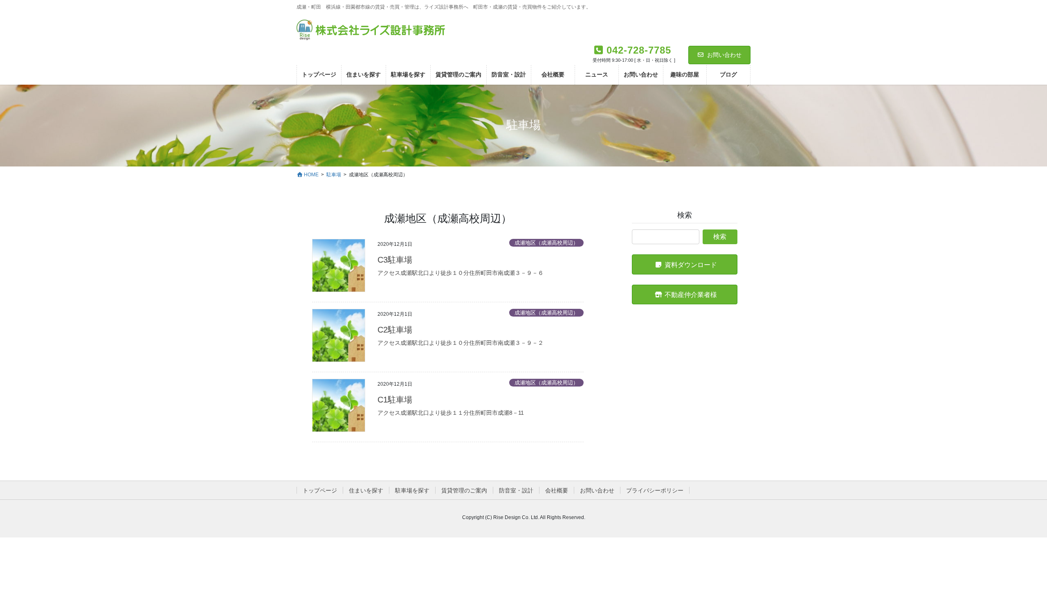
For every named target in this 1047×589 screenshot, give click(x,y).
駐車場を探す (412, 490)
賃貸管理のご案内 (464, 490)
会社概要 (556, 490)
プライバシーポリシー (654, 490)
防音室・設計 (516, 490)
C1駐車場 (394, 399)
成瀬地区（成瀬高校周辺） (546, 243)
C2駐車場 (394, 329)
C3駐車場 (394, 259)
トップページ (320, 490)
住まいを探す (366, 490)
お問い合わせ (724, 55)
